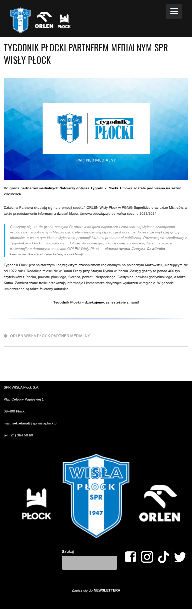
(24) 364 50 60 (21, 435)
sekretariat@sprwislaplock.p (34, 423)
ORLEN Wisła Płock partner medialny (50, 336)
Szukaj (68, 551)
